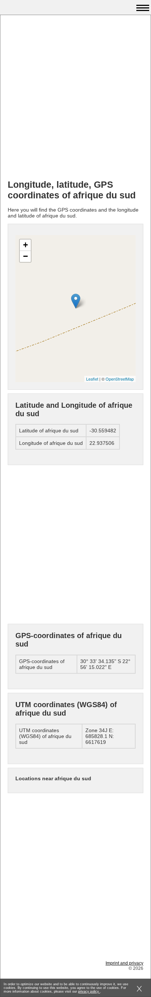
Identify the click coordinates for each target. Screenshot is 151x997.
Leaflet (92, 379)
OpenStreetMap (120, 379)
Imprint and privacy (124, 963)
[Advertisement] (75, 98)
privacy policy (89, 991)
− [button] (25, 256)
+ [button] (25, 244)
